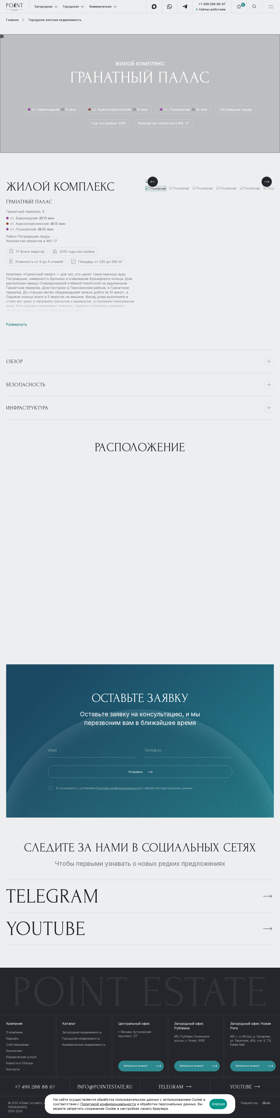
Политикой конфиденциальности (108, 1104)
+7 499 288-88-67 (211, 4)
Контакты (13, 1069)
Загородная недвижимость (82, 1032)
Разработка (249, 1103)
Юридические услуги (21, 1057)
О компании (14, 1032)
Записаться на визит (136, 1065)
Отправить (136, 771)
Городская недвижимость (81, 1038)
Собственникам (17, 1044)
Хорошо (218, 1104)
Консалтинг (14, 1050)
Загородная (43, 6)
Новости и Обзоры (19, 1063)
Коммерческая (100, 6)
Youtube (45, 929)
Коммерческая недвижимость (84, 1044)
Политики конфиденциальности (118, 788)
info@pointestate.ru (105, 1087)
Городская (71, 6)
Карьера (12, 1038)
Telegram (52, 896)
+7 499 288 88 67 (35, 1087)
